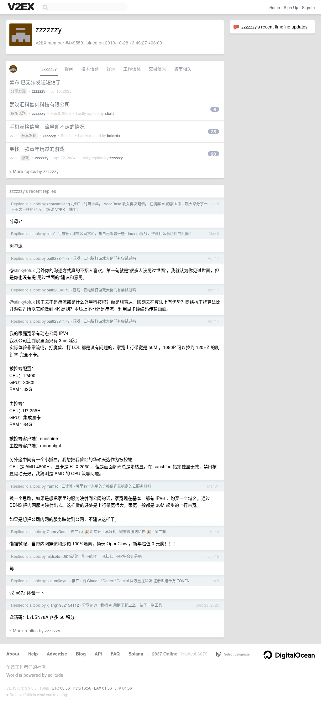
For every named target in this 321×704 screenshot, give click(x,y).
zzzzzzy (49, 68)
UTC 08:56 (61, 688)
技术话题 (90, 68)
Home (274, 7)
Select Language (235, 653)
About (12, 653)
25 (213, 131)
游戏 (25, 157)
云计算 (67, 486)
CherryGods (57, 531)
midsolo (53, 556)
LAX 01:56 (103, 688)
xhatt (109, 113)
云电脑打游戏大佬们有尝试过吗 (109, 258)
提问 (69, 68)
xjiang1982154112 (63, 605)
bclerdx (113, 135)
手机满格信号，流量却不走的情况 (47, 126)
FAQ (115, 653)
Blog (81, 653)
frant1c (52, 486)
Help (33, 653)
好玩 (111, 68)
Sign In (308, 7)
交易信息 (157, 68)
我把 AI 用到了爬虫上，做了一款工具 (131, 605)
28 (213, 153)
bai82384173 (58, 258)
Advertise (57, 653)
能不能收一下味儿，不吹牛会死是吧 (112, 556)
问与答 (63, 233)
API (98, 653)
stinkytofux (24, 270)
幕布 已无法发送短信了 (35, 82)
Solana (136, 653)
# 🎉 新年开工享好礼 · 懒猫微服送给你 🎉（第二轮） (125, 531)
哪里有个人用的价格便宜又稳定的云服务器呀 (113, 486)
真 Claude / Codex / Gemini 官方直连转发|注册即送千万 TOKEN (136, 580)
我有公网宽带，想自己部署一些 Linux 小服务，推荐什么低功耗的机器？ (132, 233)
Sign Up (291, 7)
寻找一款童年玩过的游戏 (37, 148)
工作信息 (132, 68)
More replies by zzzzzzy (36, 630)
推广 (77, 203)
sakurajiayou (58, 580)
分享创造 (89, 605)
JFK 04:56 (123, 688)
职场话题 (18, 113)
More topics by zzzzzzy (36, 171)
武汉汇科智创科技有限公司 (39, 104)
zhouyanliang (58, 203)
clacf (51, 233)
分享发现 (18, 91)
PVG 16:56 (82, 688)
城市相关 (183, 68)
